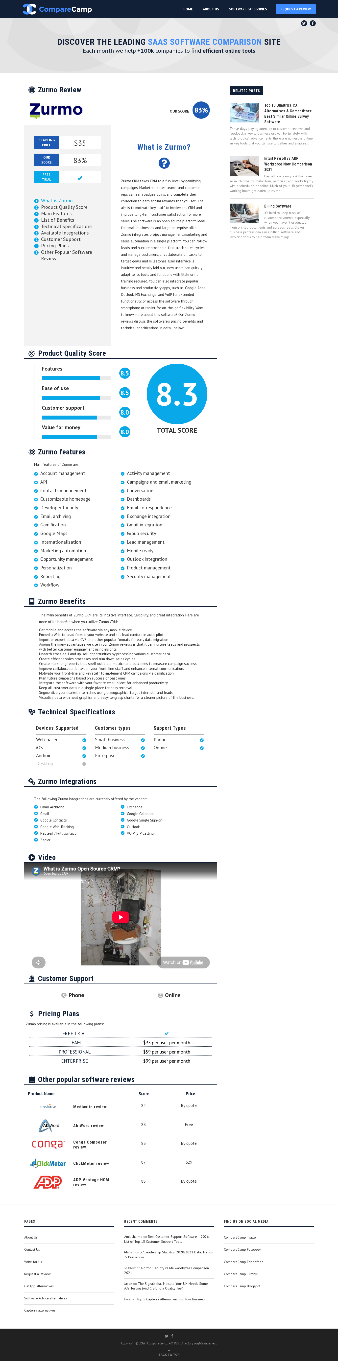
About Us (31, 1237)
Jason (128, 1283)
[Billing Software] (244, 213)
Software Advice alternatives (45, 1298)
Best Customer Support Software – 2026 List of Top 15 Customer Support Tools (166, 1239)
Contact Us (32, 1249)
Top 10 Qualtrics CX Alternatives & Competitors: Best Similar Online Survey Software (288, 113)
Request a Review (37, 1274)
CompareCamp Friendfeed (244, 1262)
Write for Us (33, 1262)
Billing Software (277, 206)
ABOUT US (211, 9)
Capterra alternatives (39, 1310)
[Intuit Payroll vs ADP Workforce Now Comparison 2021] (244, 166)
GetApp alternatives (39, 1286)
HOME (188, 9)
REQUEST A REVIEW (296, 9)
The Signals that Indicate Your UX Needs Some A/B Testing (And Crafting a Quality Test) (166, 1286)
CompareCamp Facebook (242, 1249)
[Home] (57, 9)
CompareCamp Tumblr (241, 1274)
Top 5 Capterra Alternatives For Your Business (171, 1299)
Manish (129, 1252)
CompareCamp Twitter (240, 1237)
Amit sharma (133, 1236)
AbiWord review (88, 1125)
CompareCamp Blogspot (242, 1286)
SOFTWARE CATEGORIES (248, 9)
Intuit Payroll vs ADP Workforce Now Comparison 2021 (288, 164)
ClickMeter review (91, 1163)
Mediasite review (90, 1106)
